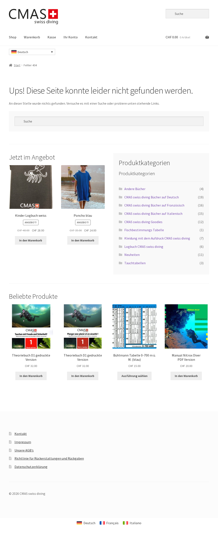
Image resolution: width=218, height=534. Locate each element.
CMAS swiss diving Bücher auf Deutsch (151, 197)
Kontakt (91, 37)
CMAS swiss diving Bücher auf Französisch (154, 205)
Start (17, 65)
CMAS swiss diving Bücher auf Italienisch (153, 213)
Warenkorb (32, 37)
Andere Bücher (134, 189)
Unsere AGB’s (24, 450)
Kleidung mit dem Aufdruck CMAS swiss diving (157, 238)
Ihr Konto (70, 37)
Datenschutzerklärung (30, 467)
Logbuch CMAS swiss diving (143, 246)
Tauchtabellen (135, 263)
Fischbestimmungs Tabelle (144, 230)
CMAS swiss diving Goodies (143, 222)
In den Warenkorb (30, 240)
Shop (12, 37)
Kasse (51, 37)
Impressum (22, 442)
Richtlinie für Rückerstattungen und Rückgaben (49, 458)
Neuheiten (132, 255)
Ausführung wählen (135, 376)
